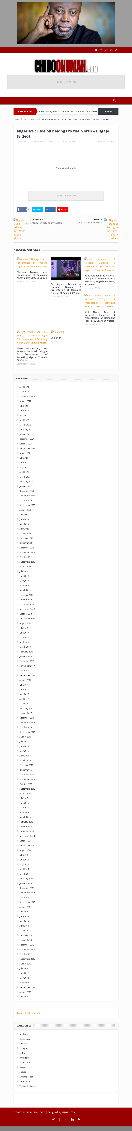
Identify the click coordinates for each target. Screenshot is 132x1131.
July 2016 (23, 741)
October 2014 (25, 840)
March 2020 (25, 533)
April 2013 (24, 925)
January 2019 (25, 599)
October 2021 (25, 443)
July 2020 (23, 514)
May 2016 (24, 750)
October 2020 (25, 500)
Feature (23, 1043)
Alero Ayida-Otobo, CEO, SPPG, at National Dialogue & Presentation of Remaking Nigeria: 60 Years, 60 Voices (32, 354)
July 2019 (23, 571)
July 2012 (23, 968)
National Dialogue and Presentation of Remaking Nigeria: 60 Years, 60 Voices (32, 275)
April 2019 (24, 585)
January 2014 (25, 883)
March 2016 (25, 760)
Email (112, 141)
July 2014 (23, 854)
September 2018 (27, 618)
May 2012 (24, 977)
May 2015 (24, 807)
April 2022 (24, 420)
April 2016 (24, 755)
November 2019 (27, 552)
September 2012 (27, 958)
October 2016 (25, 727)
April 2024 (24, 386)
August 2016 (25, 736)
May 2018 (24, 637)
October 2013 (25, 897)
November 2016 (27, 722)
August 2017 (25, 680)
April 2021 (24, 471)
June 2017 (24, 689)
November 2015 (27, 779)
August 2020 (25, 509)
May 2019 (24, 580)
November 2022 (27, 396)
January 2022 (25, 434)
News (22, 1067)
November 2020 (27, 495)
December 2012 (26, 944)
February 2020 (26, 538)
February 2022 (26, 429)
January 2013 (25, 940)
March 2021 (25, 476)
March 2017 (25, 703)
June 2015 (24, 802)
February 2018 (26, 651)
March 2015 (25, 817)
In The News (25, 1053)
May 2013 (24, 921)
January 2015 (25, 826)
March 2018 (25, 646)
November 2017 (27, 665)
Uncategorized (26, 1076)
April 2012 (24, 982)
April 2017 (24, 698)
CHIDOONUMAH (34, 141)
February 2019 (26, 594)
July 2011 (23, 996)
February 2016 (26, 765)
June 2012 (24, 973)
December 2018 (26, 604)
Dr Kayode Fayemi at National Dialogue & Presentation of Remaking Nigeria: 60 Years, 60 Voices (66, 288)
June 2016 (24, 746)
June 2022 (24, 410)
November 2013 (27, 892)
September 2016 (27, 732)
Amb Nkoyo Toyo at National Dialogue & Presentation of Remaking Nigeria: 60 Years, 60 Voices (100, 316)
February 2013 (26, 935)
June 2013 (24, 916)
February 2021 (26, 481)
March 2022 (25, 424)
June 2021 (24, 462)
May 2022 (24, 415)
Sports (22, 1071)
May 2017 (24, 694)
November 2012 (27, 949)
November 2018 (27, 609)
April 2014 (24, 869)
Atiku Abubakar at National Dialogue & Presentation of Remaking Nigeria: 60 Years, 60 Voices (100, 280)
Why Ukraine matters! (89, 222)
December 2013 (26, 888)
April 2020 (24, 528)
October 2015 (25, 784)
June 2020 (24, 519)
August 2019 (25, 566)
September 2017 (27, 675)
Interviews (24, 1057)
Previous (38, 219)
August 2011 (25, 992)
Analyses (23, 1034)
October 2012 (25, 954)
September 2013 (27, 902)
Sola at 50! (56, 337)
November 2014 (27, 836)
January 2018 (25, 656)
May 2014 (24, 864)
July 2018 (23, 628)
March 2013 (25, 930)
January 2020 (25, 542)
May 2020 (24, 524)
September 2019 (27, 561)
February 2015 (26, 821)
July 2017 (23, 684)
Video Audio (70, 141)
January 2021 (25, 486)
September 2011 (27, 987)
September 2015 (27, 788)
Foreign (23, 1048)
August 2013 (25, 906)
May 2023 (24, 391)
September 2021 (27, 448)
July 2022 (23, 405)
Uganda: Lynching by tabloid (46, 223)
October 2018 (25, 613)
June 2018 (24, 632)
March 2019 (25, 590)
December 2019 (26, 547)
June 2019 (24, 576)
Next (96, 219)
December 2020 (26, 490)
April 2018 (24, 642)
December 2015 (26, 774)
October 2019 (25, 557)
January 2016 (25, 769)
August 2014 (25, 850)
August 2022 (25, 401)
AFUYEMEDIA (68, 1112)
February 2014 (26, 878)
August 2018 (25, 623)
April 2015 (24, 812)
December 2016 (26, 717)
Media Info (24, 1062)
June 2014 (24, 859)
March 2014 (25, 873)
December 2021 (26, 438)
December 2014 (26, 831)
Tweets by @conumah (29, 1013)
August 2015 (25, 793)
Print (103, 141)
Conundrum (25, 1038)
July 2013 (23, 911)
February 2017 (26, 708)
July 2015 (23, 798)
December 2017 (26, 661)
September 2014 (27, 845)
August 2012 (25, 963)
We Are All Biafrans (28, 1086)
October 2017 (25, 670)
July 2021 (23, 457)
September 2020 (27, 505)
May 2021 (24, 467)
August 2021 (25, 453)
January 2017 (25, 713)
